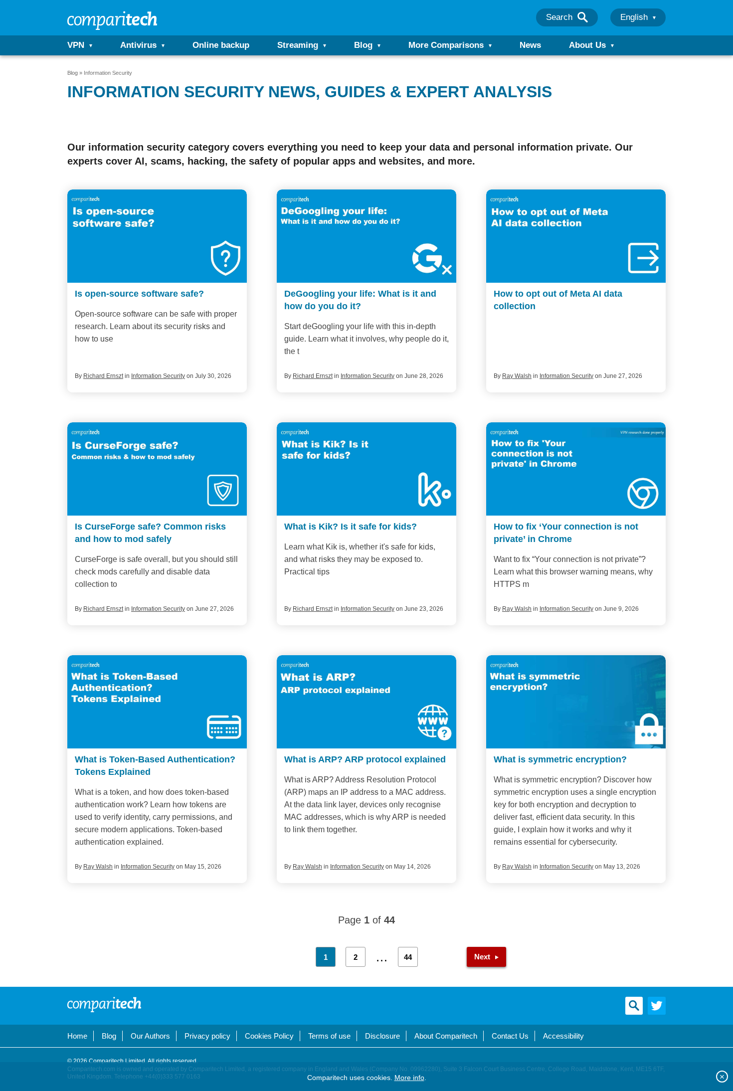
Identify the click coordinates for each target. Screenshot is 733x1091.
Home (77, 1036)
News (530, 45)
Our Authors (150, 1036)
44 (408, 957)
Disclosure (382, 1036)
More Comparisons (446, 45)
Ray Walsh (517, 375)
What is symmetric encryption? (560, 759)
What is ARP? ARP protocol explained (365, 759)
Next (482, 956)
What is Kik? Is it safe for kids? (350, 527)
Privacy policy (207, 1036)
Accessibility (563, 1036)
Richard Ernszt (103, 375)
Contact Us (510, 1036)
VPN (75, 45)
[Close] (722, 1077)
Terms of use (329, 1036)
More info (409, 1078)
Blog (363, 45)
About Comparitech (445, 1036)
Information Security (158, 375)
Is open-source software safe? (139, 294)
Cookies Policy (269, 1036)
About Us (587, 45)
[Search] (582, 17)
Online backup (220, 45)
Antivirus (138, 45)
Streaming (297, 45)
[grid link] (157, 236)
